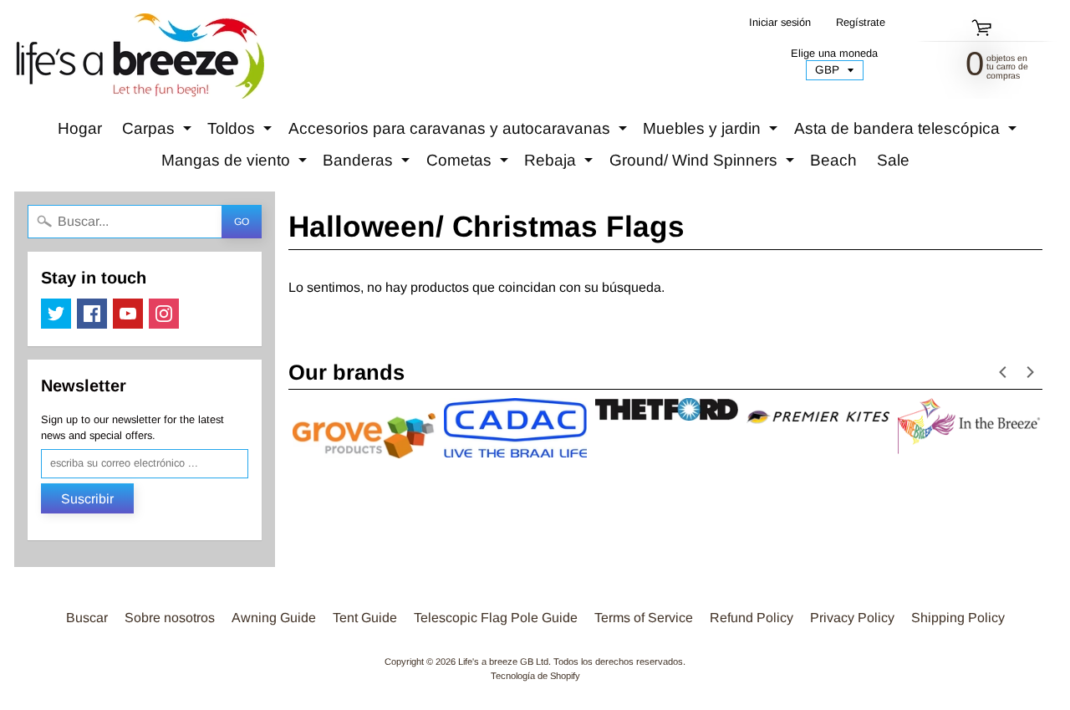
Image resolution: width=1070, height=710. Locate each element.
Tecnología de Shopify (535, 676)
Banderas (368, 163)
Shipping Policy (958, 617)
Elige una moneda (834, 53)
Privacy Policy (852, 617)
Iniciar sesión (780, 23)
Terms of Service (643, 617)
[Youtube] (128, 314)
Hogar (80, 128)
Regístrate (860, 23)
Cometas (469, 163)
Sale (893, 160)
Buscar (87, 617)
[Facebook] (92, 314)
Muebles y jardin (712, 132)
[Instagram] (164, 314)
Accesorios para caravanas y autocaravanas (459, 132)
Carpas (159, 132)
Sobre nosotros (170, 617)
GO (241, 221)
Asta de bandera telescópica (907, 132)
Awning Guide (274, 617)
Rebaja (560, 163)
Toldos (241, 132)
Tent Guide (365, 617)
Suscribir (87, 499)
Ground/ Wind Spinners (703, 163)
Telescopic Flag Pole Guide (496, 617)
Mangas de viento (236, 163)
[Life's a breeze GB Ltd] (138, 56)
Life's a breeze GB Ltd (503, 661)
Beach (833, 160)
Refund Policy (751, 617)
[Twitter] (56, 314)
